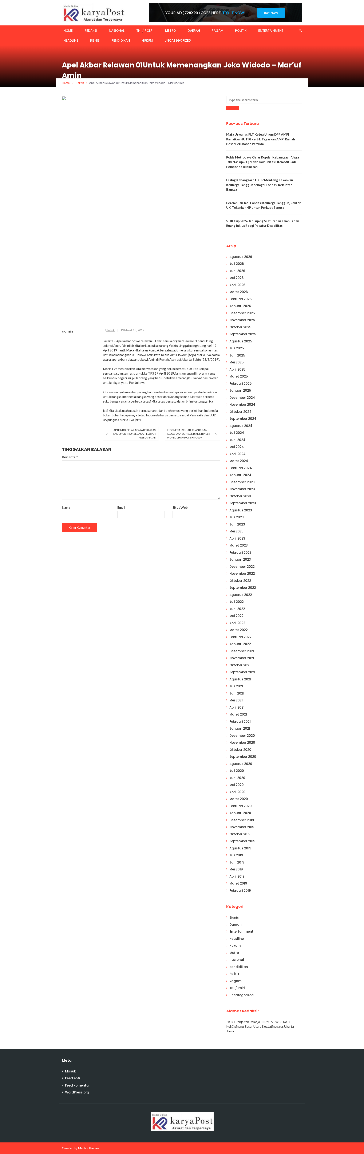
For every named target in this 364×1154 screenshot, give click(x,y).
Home (68, 30)
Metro (170, 30)
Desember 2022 (242, 566)
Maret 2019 (238, 883)
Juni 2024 (237, 440)
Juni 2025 (237, 355)
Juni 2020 (237, 778)
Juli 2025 (236, 348)
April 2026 (237, 285)
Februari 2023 (240, 552)
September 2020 (242, 756)
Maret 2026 (238, 292)
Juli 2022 (236, 601)
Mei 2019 (236, 869)
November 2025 (242, 320)
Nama (66, 507)
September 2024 (242, 418)
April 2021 (236, 707)
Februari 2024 (240, 468)
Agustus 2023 (240, 510)
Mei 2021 (236, 700)
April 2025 (237, 369)
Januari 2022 (240, 644)
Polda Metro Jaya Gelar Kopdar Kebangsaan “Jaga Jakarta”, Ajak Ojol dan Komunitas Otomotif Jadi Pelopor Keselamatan (262, 162)
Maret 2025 (238, 376)
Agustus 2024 (240, 426)
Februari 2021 (240, 721)
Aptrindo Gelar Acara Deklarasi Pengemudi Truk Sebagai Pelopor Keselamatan (134, 433)
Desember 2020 (242, 735)
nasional (116, 30)
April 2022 (237, 623)
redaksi (90, 30)
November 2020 (242, 742)
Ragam (217, 30)
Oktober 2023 (240, 496)
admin (67, 331)
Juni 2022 (237, 609)
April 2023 (237, 538)
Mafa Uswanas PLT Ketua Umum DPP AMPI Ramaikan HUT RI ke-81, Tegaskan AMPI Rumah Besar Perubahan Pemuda (260, 139)
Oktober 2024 (240, 411)
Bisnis (95, 40)
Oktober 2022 (240, 580)
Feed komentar (77, 1085)
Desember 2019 (241, 820)
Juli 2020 (236, 770)
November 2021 (241, 658)
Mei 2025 (236, 362)
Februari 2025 (240, 383)
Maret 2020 (238, 799)
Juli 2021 (236, 686)
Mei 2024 (236, 447)
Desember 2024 (242, 397)
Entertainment (271, 30)
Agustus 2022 (240, 595)
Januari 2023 (240, 559)
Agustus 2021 (240, 679)
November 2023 (242, 489)
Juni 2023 (237, 524)
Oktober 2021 (239, 665)
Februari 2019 (240, 890)
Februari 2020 (240, 806)
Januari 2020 (240, 813)
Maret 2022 (238, 630)
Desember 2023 (242, 482)
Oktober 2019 (239, 834)
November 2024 (242, 404)
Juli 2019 (236, 855)
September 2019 (242, 841)
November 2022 (242, 573)
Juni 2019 (236, 862)
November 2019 (241, 827)
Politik (240, 30)
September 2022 (242, 587)
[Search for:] (264, 99)
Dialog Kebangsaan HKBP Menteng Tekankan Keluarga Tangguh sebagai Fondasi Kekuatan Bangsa (259, 184)
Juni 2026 (237, 271)
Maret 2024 (238, 461)
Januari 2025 (240, 390)
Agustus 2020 (240, 764)
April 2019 (237, 876)
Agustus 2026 (240, 257)
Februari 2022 (240, 637)
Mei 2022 (236, 616)
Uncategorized (178, 40)
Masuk (70, 1071)
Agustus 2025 (240, 341)
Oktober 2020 (240, 749)
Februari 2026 (240, 299)
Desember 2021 (241, 651)
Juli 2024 (236, 432)
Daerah (194, 30)
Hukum (147, 40)
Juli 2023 (236, 517)
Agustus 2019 (240, 848)
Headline (71, 40)
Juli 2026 (236, 263)
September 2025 (242, 334)
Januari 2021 (239, 728)
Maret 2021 (238, 714)
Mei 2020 (236, 785)
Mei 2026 (236, 278)
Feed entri (73, 1078)
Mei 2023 (236, 531)
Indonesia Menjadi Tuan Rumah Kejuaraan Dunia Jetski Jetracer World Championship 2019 (188, 433)
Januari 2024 (240, 475)
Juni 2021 (236, 693)
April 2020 (237, 792)
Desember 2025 (242, 313)
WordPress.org (77, 1092)
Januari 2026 (240, 306)
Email (121, 507)
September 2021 (242, 672)
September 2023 (242, 503)
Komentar (70, 457)
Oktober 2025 (240, 327)
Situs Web (180, 507)
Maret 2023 (238, 545)
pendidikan (120, 40)
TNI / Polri (144, 30)
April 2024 (237, 454)
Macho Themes (88, 1148)
